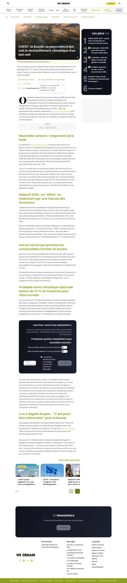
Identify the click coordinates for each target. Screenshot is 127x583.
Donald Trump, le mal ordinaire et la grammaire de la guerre (98, 79)
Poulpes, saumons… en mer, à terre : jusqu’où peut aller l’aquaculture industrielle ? (99, 69)
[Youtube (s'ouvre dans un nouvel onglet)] (31, 560)
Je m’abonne (111, 3)
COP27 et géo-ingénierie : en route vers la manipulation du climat (26, 482)
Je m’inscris (63, 527)
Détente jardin (97, 548)
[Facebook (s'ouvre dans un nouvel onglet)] (27, 560)
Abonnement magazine (46, 580)
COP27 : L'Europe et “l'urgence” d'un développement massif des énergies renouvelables (51, 482)
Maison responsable (66, 10)
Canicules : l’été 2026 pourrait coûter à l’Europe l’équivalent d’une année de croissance (99, 50)
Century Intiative (68, 428)
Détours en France (98, 550)
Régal (94, 564)
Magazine (97, 10)
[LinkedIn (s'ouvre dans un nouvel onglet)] (24, 560)
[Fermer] (63, 85)
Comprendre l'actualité (84, 10)
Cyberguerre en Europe (42, 17)
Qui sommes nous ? (70, 580)
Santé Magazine (97, 567)
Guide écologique (110, 10)
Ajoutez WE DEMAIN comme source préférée (53, 79)
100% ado (74, 10)
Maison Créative (97, 553)
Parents (94, 561)
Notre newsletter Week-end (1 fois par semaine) (44, 351)
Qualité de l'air (55, 17)
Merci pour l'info (97, 556)
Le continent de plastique (75, 558)
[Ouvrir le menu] (8, 3)
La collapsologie (72, 561)
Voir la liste (47, 369)
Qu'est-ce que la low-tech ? (70, 17)
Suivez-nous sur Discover (27, 79)
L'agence (119, 10)
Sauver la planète (8, 10)
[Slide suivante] (77, 491)
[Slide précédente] (71, 491)
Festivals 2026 (27, 17)
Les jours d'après (14, 17)
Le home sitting (72, 574)
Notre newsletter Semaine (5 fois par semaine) (44, 347)
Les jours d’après (95, 88)
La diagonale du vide (74, 550)
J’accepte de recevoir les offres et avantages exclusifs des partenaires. (49, 363)
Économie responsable (41, 10)
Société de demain (30, 10)
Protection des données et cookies (108, 580)
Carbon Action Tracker (61, 111)
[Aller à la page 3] (19, 491)
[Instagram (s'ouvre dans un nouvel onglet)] (20, 560)
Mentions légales (14, 580)
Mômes (94, 559)
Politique (51, 10)
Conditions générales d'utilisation (87, 580)
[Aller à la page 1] (16, 491)
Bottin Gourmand (98, 545)
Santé (57, 10)
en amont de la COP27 (39, 145)
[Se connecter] (119, 3)
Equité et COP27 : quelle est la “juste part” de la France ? (76, 481)
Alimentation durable (19, 10)
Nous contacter (59, 580)
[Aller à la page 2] (17, 491)
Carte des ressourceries (88, 17)
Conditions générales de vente (29, 580)
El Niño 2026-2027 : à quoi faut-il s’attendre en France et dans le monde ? (98, 40)
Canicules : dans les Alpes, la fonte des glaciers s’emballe (99, 59)
